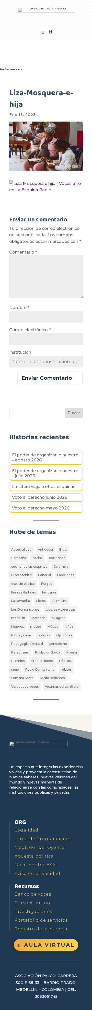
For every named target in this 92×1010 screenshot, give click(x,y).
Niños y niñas (21, 635)
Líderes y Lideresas (60, 609)
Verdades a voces (25, 686)
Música (53, 626)
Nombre (19, 307)
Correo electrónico (30, 329)
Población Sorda (47, 652)
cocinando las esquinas (29, 566)
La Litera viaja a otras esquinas (43, 486)
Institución (20, 352)
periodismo (58, 644)
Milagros (58, 618)
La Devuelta (20, 601)
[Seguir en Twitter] (25, 807)
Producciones (42, 661)
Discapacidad (21, 575)
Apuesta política (34, 856)
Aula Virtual (49, 945)
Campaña (18, 558)
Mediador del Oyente (39, 847)
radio (15, 669)
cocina (37, 558)
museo (35, 626)
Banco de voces (33, 894)
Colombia (60, 566)
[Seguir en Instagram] (49, 807)
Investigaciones (33, 911)
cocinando (57, 558)
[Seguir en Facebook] (13, 807)
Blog (63, 549)
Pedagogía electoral (27, 644)
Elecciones (65, 575)
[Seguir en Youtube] (37, 807)
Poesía (71, 652)
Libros (40, 601)
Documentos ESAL (36, 864)
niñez (69, 626)
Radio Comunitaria (39, 669)
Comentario (23, 252)
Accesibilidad (21, 549)
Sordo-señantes (52, 678)
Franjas (46, 584)
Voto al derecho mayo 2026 (40, 508)
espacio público (23, 584)
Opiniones (64, 635)
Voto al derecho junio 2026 (39, 497)
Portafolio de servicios (41, 920)
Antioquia (45, 549)
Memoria (38, 618)
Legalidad (26, 830)
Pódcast (65, 661)
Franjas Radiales (23, 592)
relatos (66, 669)
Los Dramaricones (25, 609)
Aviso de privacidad (37, 873)
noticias (44, 635)
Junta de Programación (43, 838)
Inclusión (49, 592)
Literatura (59, 601)
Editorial (44, 575)
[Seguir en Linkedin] (60, 807)
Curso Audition (32, 902)
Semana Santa (22, 678)
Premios (18, 661)
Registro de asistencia (41, 928)
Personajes (20, 652)
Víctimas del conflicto (62, 686)
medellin (18, 618)
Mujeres (17, 626)
